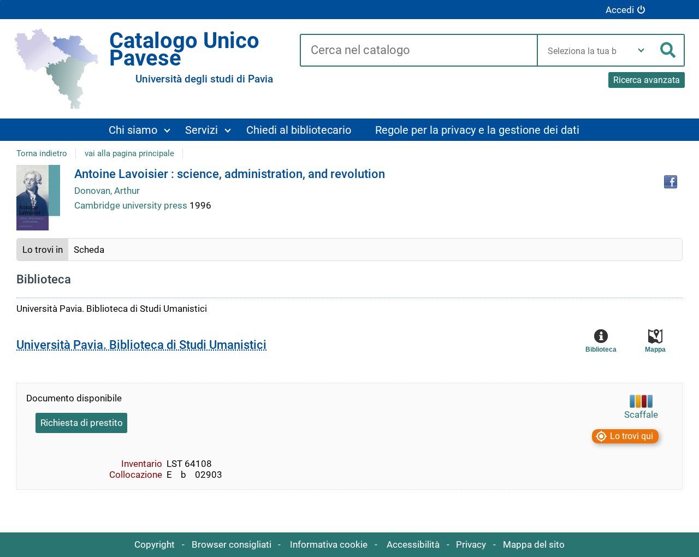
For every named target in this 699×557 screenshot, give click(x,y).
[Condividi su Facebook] (670, 181)
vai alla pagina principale (129, 153)
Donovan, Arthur (107, 190)
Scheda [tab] (89, 249)
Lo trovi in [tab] (42, 249)
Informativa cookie (329, 544)
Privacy (471, 544)
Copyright (154, 544)
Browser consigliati (231, 544)
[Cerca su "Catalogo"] (418, 50)
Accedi (620, 9)
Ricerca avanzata (646, 80)
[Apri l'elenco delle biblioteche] (641, 50)
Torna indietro (41, 153)
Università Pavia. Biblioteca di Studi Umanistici (141, 345)
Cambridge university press (131, 205)
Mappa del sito (534, 544)
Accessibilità (413, 544)
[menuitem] (139, 129)
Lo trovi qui (631, 436)
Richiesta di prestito (81, 422)
